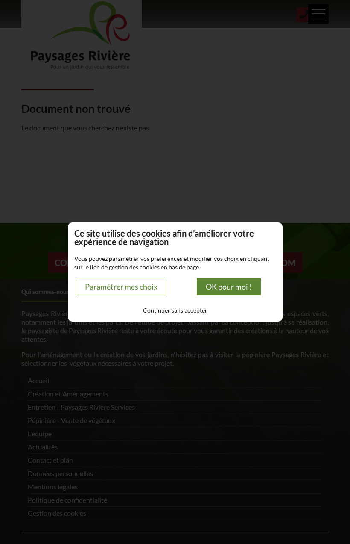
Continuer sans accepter (175, 310)
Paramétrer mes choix (121, 286)
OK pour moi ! (229, 286)
